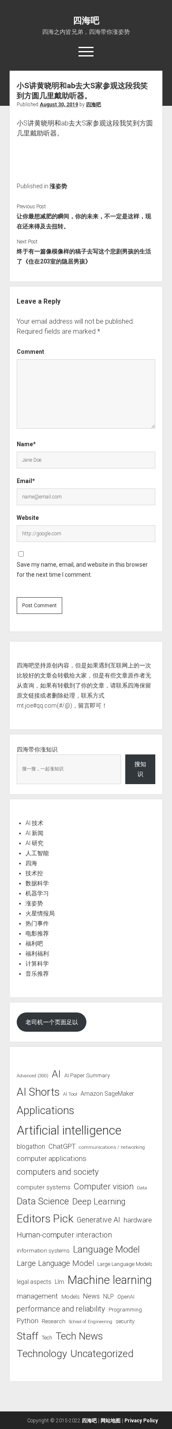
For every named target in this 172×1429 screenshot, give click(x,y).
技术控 (34, 873)
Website (28, 517)
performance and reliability (61, 1308)
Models (70, 1296)
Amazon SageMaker (107, 1093)
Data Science (43, 1201)
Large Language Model (55, 1263)
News (91, 1296)
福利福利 (37, 953)
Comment (30, 351)
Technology (42, 1353)
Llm (59, 1281)
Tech (47, 1337)
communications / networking (112, 1147)
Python (27, 1321)
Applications (45, 1110)
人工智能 (37, 853)
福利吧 (34, 943)
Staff (27, 1336)
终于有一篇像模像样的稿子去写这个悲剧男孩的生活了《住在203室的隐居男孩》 (84, 256)
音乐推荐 (37, 973)
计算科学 (37, 963)
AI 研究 (34, 843)
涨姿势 (58, 186)
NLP (108, 1296)
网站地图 (111, 1421)
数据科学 (37, 883)
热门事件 (37, 923)
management (37, 1296)
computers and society (58, 1172)
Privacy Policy (141, 1421)
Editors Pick (45, 1218)
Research (54, 1321)
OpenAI (125, 1297)
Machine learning (110, 1280)
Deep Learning (99, 1201)
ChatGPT (62, 1146)
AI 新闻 (34, 833)
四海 (31, 863)
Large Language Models (124, 1264)
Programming (125, 1309)
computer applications (51, 1158)
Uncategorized (102, 1354)
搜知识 (140, 769)
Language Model (106, 1249)
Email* (26, 481)
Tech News (79, 1336)
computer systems (44, 1187)
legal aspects (34, 1281)
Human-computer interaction (64, 1234)
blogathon (31, 1146)
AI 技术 (34, 823)
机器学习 (37, 893)
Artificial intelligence (69, 1130)
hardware (138, 1220)
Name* (26, 444)
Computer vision (104, 1186)
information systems (43, 1250)
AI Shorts (38, 1092)
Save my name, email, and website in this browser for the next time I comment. (82, 569)
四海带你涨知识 (37, 749)
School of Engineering (90, 1321)
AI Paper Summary (87, 1075)
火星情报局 (40, 913)
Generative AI (98, 1220)
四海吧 (86, 20)
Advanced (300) (32, 1076)
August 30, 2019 (59, 104)
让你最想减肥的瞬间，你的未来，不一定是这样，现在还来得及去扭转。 (84, 221)
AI (56, 1074)
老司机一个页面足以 (51, 1022)
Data (142, 1188)
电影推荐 (37, 933)
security (125, 1321)
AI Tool (70, 1094)
